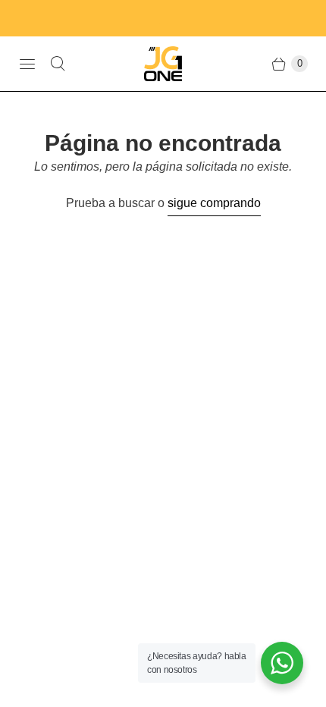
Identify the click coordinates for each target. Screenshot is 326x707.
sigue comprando (214, 202)
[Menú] (27, 64)
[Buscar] (57, 64)
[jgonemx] (163, 64)
